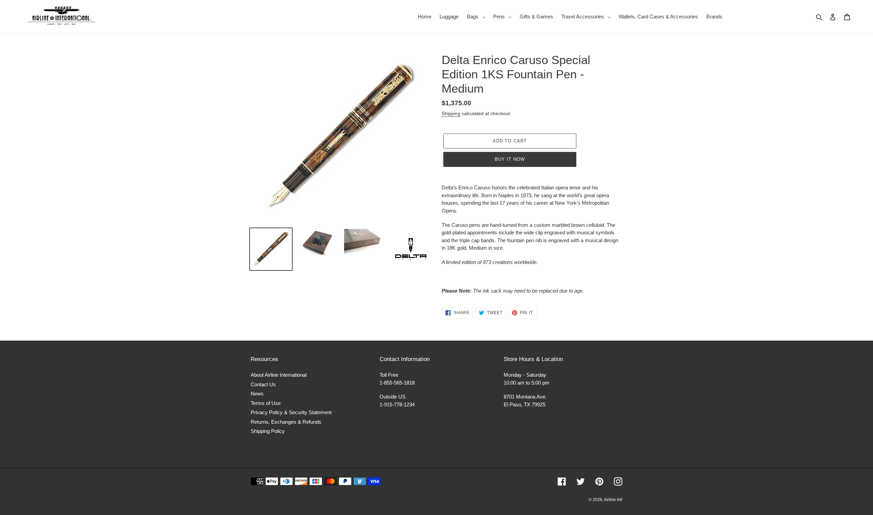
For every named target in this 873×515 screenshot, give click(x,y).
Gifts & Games (536, 16)
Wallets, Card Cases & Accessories (658, 16)
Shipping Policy (268, 431)
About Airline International (279, 375)
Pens (504, 16)
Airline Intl (613, 499)
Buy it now (510, 159)
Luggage (449, 16)
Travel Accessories (587, 16)
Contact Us (263, 384)
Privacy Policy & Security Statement (291, 412)
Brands (714, 16)
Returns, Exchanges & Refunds (286, 422)
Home (424, 16)
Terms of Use (266, 403)
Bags (478, 16)
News (257, 393)
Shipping (451, 113)
